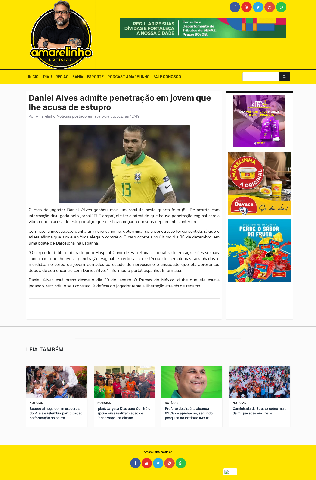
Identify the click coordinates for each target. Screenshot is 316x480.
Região (62, 77)
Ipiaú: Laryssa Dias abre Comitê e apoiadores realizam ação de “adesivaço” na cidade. (123, 413)
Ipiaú (47, 77)
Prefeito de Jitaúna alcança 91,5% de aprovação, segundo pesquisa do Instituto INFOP (188, 413)
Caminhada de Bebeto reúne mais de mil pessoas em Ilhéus (259, 410)
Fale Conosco (167, 77)
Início (33, 77)
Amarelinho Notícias (53, 116)
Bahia (77, 77)
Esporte (95, 77)
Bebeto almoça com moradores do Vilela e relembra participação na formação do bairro (56, 413)
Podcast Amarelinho (128, 77)
